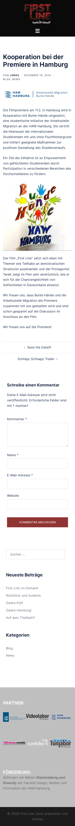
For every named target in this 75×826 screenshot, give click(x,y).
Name (12, 455)
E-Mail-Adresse (20, 475)
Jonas (14, 75)
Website (13, 496)
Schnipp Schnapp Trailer (36, 359)
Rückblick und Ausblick (23, 595)
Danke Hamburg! (18, 610)
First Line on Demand (22, 588)
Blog (6, 79)
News (16, 79)
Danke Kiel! (14, 603)
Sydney (37, 819)
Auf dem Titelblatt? (20, 618)
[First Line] (37, 14)
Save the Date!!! (39, 347)
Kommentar (17, 419)
